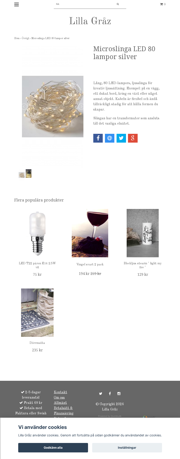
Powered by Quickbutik (109, 416)
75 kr (37, 274)
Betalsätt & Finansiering (64, 410)
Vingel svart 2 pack (90, 264)
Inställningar (127, 447)
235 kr (37, 350)
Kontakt (60, 392)
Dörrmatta (37, 343)
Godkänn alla (53, 447)
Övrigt (26, 38)
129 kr (142, 274)
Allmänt (60, 403)
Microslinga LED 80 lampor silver (50, 38)
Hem (18, 38)
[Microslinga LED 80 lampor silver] (53, 106)
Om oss (59, 397)
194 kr (90, 274)
